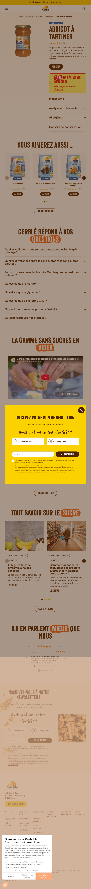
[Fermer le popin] (81, 410)
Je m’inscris (67, 454)
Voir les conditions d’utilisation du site (55, 472)
